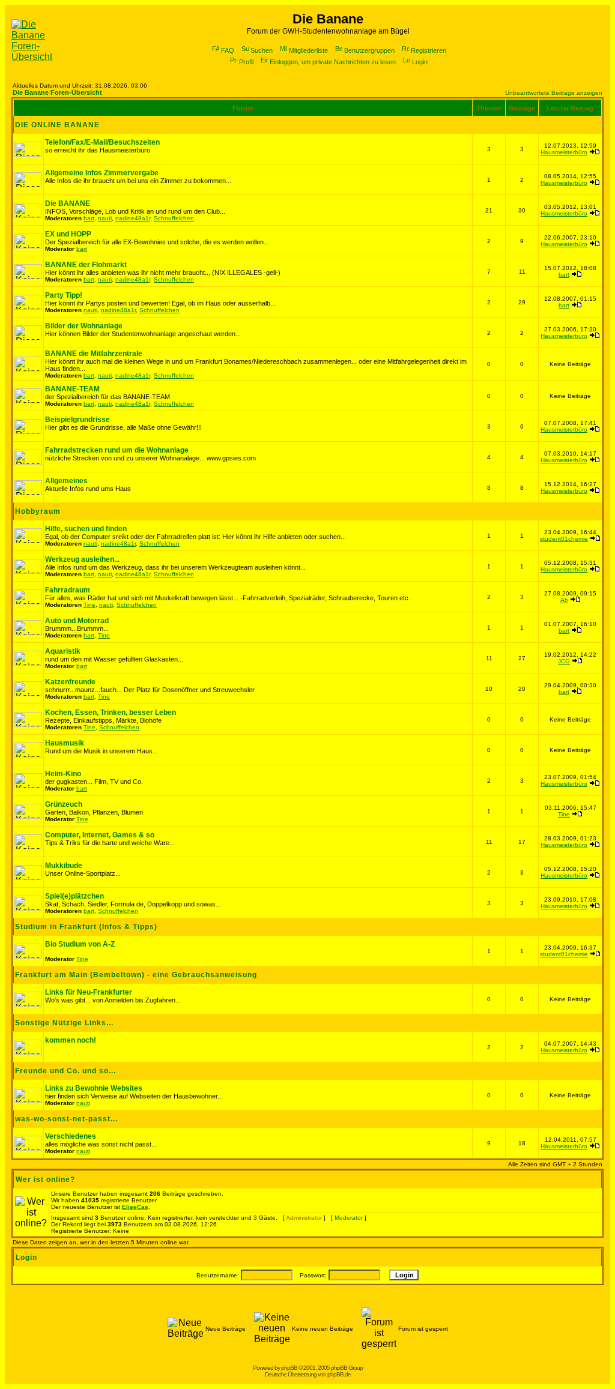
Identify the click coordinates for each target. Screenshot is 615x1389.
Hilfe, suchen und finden (86, 529)
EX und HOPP (68, 234)
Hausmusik (64, 743)
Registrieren (428, 50)
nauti (105, 218)
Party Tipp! (63, 295)
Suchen (261, 50)
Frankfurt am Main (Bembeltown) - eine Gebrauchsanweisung (136, 975)
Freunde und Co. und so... (65, 1071)
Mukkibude (63, 865)
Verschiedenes (70, 1136)
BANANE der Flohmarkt (86, 265)
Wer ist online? (45, 1179)
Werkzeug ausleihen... (82, 559)
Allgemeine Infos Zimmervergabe (102, 173)
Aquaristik (62, 651)
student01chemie (564, 538)
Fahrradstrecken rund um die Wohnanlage (117, 450)
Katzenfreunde (70, 682)
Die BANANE (67, 203)
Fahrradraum (67, 590)
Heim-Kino (63, 774)
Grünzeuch (63, 804)
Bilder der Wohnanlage (84, 326)
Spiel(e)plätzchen (74, 896)
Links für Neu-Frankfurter (88, 992)
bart (88, 218)
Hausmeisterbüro (564, 152)
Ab (564, 600)
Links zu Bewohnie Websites (93, 1088)
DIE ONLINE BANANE (57, 125)
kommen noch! (70, 1040)
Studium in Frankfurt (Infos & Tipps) (86, 927)
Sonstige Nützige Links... (64, 1023)
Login (420, 61)
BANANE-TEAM (72, 389)
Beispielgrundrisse (77, 419)
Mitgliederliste (308, 50)
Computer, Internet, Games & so (99, 835)
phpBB (289, 1367)
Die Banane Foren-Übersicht (57, 92)
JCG (564, 661)
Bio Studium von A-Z (80, 944)
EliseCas (135, 1207)
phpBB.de (339, 1374)
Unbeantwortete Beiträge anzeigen (553, 92)
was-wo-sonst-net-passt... (66, 1119)
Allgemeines (66, 481)
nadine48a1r (132, 218)
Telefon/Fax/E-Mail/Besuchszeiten (102, 142)
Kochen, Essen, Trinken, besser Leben (110, 712)
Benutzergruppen (369, 50)
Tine (89, 604)
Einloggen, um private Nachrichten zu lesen (333, 61)
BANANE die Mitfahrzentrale (93, 353)
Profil (246, 61)
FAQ (227, 50)
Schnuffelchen (174, 218)
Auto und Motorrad (77, 620)
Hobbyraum (38, 511)
